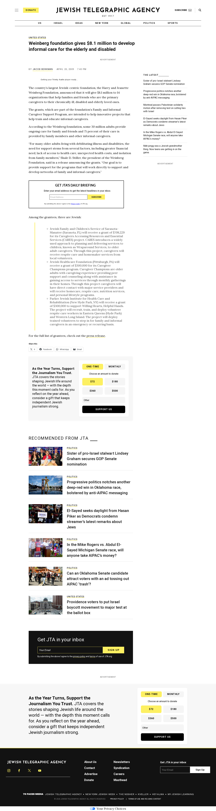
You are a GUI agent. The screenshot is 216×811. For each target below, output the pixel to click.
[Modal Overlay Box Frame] (108, 405)
